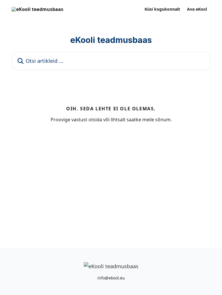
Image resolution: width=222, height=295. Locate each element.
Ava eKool (197, 9)
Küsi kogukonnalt (162, 9)
